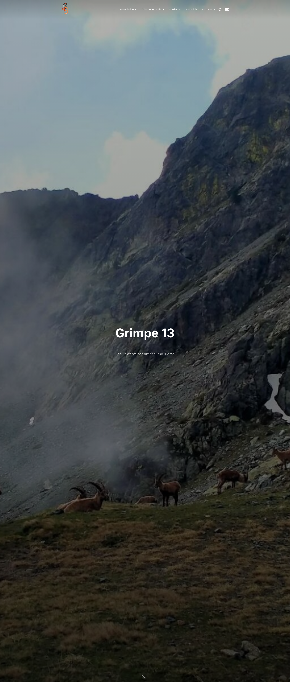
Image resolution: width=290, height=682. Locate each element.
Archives (207, 9)
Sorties (173, 9)
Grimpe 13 (145, 333)
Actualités (191, 9)
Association (127, 9)
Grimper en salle (151, 9)
